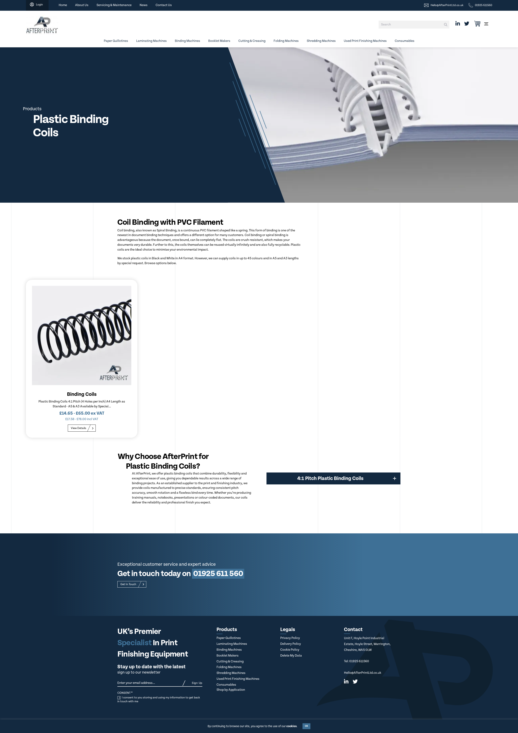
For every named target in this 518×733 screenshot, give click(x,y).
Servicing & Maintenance (114, 5)
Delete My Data (291, 656)
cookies (291, 726)
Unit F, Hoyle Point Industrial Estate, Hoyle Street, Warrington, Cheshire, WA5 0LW (367, 644)
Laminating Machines (151, 41)
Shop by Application (231, 690)
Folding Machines (286, 41)
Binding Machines (187, 41)
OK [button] (306, 726)
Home (63, 5)
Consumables (404, 41)
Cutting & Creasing (251, 41)
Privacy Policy (290, 638)
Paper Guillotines (116, 41)
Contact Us (164, 5)
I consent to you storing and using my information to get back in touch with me (158, 699)
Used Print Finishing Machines (365, 41)
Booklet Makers (219, 41)
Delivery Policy (290, 644)
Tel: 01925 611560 (356, 661)
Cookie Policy (289, 650)
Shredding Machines (321, 41)
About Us (81, 5)
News (144, 5)
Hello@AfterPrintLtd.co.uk (362, 673)
